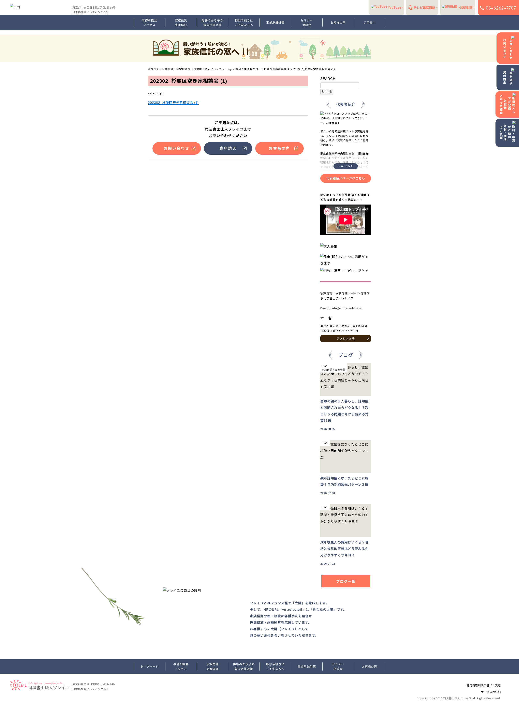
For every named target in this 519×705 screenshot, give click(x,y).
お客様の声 (338, 22)
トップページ (149, 666)
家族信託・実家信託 (333, 369)
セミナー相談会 (307, 22)
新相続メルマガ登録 (503, 104)
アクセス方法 (346, 338)
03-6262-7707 (501, 8)
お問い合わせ (505, 48)
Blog (325, 366)
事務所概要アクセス (149, 22)
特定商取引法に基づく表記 (484, 685)
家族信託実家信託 (181, 22)
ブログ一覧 (345, 581)
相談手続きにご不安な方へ (244, 22)
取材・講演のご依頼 (503, 132)
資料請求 (505, 78)
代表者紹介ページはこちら (345, 178)
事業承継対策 (275, 22)
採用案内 (370, 22)
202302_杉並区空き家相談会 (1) (173, 102)
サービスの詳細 (491, 692)
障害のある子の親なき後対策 (212, 22)
